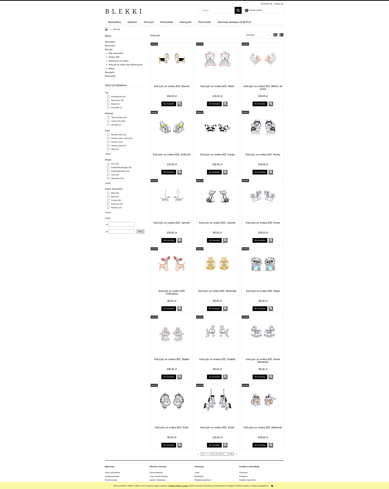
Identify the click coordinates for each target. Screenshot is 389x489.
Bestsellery (110, 42)
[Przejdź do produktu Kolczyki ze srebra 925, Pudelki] (217, 336)
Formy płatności (156, 473)
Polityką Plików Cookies (178, 486)
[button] (179, 104)
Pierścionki (110, 45)
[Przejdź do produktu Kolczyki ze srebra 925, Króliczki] (171, 132)
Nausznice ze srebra (118, 61)
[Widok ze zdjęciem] (275, 35)
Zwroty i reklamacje (158, 480)
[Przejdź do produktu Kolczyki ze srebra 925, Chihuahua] (171, 268)
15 (231, 454)
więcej (108, 154)
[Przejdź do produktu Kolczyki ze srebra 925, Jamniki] (171, 200)
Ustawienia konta (112, 476)
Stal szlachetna (116, 53)
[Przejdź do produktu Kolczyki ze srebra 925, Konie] (263, 200)
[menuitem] (114, 22)
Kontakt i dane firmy (247, 480)
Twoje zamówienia (112, 473)
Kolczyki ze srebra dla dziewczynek (125, 64)
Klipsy (111, 68)
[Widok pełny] (281, 35)
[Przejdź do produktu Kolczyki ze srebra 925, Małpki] (171, 336)
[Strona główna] (123, 11)
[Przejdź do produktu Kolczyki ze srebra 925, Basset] (171, 63)
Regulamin (199, 476)
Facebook (243, 473)
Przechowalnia (111, 480)
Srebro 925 (114, 57)
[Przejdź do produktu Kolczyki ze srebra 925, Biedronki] (217, 268)
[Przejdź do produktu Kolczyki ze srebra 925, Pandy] (217, 132)
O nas (196, 473)
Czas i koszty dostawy (159, 476)
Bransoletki (110, 76)
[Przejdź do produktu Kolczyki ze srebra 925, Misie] (217, 63)
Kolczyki (109, 49)
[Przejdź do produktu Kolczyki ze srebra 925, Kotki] (171, 405)
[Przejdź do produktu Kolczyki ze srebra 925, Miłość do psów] (263, 63)
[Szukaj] (238, 10)
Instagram (243, 476)
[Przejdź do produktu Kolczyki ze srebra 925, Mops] (263, 268)
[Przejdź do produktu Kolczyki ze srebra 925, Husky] (263, 132)
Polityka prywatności (202, 480)
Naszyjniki (109, 72)
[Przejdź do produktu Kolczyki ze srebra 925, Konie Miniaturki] (263, 336)
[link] (115, 97)
